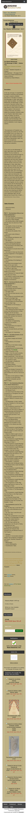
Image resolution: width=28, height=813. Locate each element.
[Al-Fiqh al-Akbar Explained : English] (14, 724)
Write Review (7, 594)
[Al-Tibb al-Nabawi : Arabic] (14, 789)
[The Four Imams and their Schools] (14, 777)
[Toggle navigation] (24, 2)
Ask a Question (8, 614)
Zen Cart (17, 810)
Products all (12, 804)
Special (5, 804)
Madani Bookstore (19, 809)
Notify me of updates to (14, 646)
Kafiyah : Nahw (14, 692)
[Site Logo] (14, 7)
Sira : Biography (12, 12)
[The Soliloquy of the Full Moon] (14, 746)
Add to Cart (19, 630)
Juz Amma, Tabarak (14, 682)
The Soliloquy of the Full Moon (14, 757)
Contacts (6, 806)
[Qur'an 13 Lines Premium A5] (14, 766)
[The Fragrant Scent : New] (14, 707)
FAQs (11, 806)
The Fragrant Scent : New (14, 715)
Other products (14, 663)
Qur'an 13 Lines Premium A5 (14, 768)
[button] (15, 807)
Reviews (20, 804)
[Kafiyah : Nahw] (14, 690)
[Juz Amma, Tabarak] (14, 679)
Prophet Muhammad (10, 14)
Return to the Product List (15, 24)
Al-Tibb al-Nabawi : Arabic (14, 791)
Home (5, 12)
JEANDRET (21, 812)
